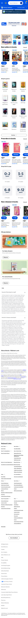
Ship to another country (17, 11)
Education (16, 515)
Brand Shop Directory (5, 597)
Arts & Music (16, 504)
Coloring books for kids (12, 377)
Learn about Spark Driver (6, 594)
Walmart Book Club (17, 453)
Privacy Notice (4, 576)
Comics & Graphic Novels (18, 510)
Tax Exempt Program (5, 565)
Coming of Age (4, 502)
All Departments (4, 544)
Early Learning (16, 514)
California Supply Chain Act (7, 578)
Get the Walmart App (5, 568)
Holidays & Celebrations (18, 517)
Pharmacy (3, 600)
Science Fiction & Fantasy (5, 496)
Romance (3, 494)
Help (2, 557)
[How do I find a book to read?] (25, 292)
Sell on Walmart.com (5, 554)
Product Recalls (4, 560)
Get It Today (3, 448)
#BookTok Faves (17, 464)
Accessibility (4, 562)
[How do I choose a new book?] (25, 317)
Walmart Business (5, 602)
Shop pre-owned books (18, 476)
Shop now (14, 25)
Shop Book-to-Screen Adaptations (7, 464)
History (15, 488)
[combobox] (15, 3)
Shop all (25, 47)
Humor (15, 519)
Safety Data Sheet (5, 570)
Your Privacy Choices (8, 581)
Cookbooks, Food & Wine (18, 486)
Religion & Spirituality (18, 490)
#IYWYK (2, 605)
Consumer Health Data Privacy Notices (9, 592)
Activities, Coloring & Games (19, 500)
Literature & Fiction (4, 488)
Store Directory (4, 546)
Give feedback (14, 538)
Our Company (4, 552)
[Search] (21, 3)
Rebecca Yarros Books (18, 472)
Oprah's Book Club (17, 458)
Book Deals (3, 476)
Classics (15, 508)
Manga (2, 490)
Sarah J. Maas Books (17, 468)
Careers (2, 549)
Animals (15, 502)
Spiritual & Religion (17, 523)
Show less (3, 526)
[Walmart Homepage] (6, 3)
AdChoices (3, 589)
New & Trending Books (5, 453)
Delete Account (4, 608)
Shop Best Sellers (17, 448)
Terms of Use (4, 573)
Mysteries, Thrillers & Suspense (6, 492)
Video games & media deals (6, 478)
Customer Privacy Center (6, 584)
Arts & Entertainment (18, 483)
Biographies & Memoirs (18, 485)
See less (13, 135)
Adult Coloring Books (5, 485)
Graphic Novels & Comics (5, 486)
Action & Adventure (4, 483)
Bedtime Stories (17, 506)
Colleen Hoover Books (18, 470)
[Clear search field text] (19, 3)
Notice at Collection (5, 586)
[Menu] (2, 3)
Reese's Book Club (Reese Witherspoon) (18, 456)
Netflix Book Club (17, 459)
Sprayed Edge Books (18, 466)
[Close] (24, 11)
